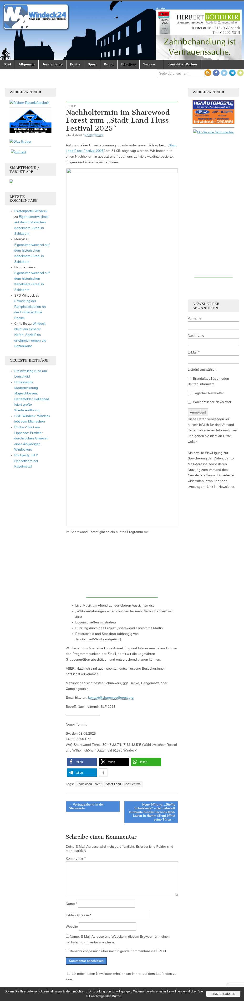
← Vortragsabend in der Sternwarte (86, 806)
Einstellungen (223, 994)
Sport (92, 64)
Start (7, 64)
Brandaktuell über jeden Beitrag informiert (208, 381)
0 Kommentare (94, 134)
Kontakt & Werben (182, 64)
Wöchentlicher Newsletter (211, 402)
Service (149, 64)
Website (72, 926)
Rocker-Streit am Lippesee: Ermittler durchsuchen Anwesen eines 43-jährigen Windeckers (31, 438)
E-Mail (193, 352)
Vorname (194, 318)
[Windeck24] (122, 30)
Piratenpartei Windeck (30, 211)
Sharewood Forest (89, 784)
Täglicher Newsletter (208, 393)
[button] (82, 762)
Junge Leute (52, 64)
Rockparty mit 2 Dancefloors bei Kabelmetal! (26, 460)
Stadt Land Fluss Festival (123, 784)
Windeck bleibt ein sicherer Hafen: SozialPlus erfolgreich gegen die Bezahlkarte (30, 335)
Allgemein (27, 64)
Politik (75, 64)
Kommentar (76, 858)
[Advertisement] (122, 95)
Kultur (109, 64)
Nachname (196, 335)
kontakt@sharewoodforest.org (111, 697)
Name (71, 904)
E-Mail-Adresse (78, 915)
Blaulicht (128, 64)
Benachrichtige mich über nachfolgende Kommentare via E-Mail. (118, 951)
